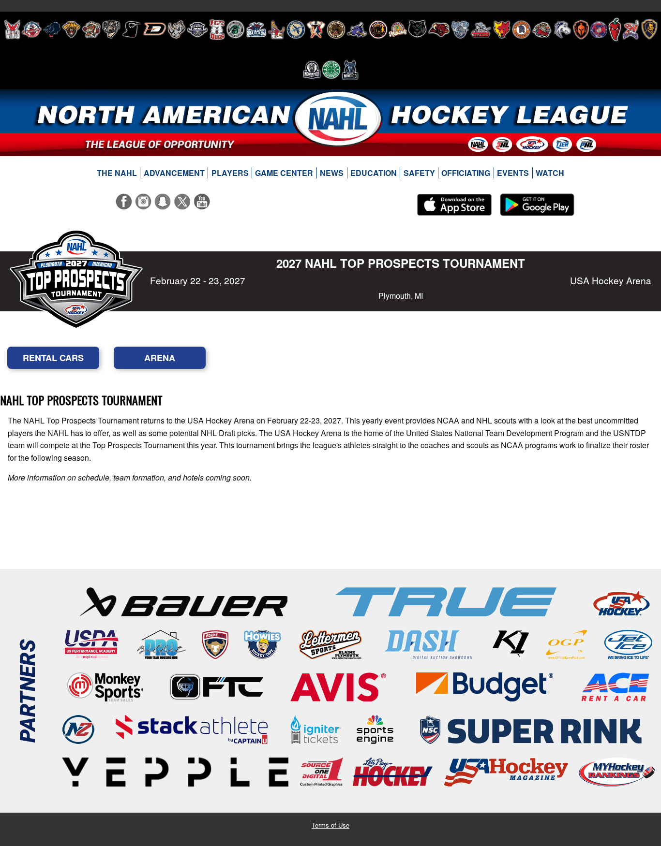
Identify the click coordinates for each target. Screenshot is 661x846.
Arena (159, 357)
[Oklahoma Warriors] (580, 29)
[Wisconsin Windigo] (350, 69)
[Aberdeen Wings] (12, 29)
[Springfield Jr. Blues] (649, 29)
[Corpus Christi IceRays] (131, 29)
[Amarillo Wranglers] (31, 29)
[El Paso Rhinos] (176, 29)
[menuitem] (117, 173)
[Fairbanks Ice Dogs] (217, 29)
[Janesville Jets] (295, 29)
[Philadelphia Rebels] (598, 29)
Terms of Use (330, 825)
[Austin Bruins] (71, 29)
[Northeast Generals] (521, 29)
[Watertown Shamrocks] (331, 69)
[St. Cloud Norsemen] (312, 69)
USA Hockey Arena (610, 280)
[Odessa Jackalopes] (542, 29)
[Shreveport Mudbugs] (630, 29)
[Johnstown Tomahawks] (316, 29)
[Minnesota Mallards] (398, 29)
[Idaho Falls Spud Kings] (276, 29)
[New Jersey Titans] (481, 29)
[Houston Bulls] (256, 29)
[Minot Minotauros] (439, 29)
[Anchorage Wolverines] (51, 29)
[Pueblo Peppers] (614, 29)
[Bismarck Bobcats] (111, 29)
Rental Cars (53, 357)
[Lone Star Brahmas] (357, 29)
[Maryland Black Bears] (378, 29)
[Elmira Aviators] (197, 29)
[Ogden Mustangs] (562, 29)
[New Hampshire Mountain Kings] (460, 29)
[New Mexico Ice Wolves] (502, 29)
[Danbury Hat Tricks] (154, 29)
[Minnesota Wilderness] (417, 29)
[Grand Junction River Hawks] (235, 29)
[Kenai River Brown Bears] (336, 29)
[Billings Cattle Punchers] (91, 29)
